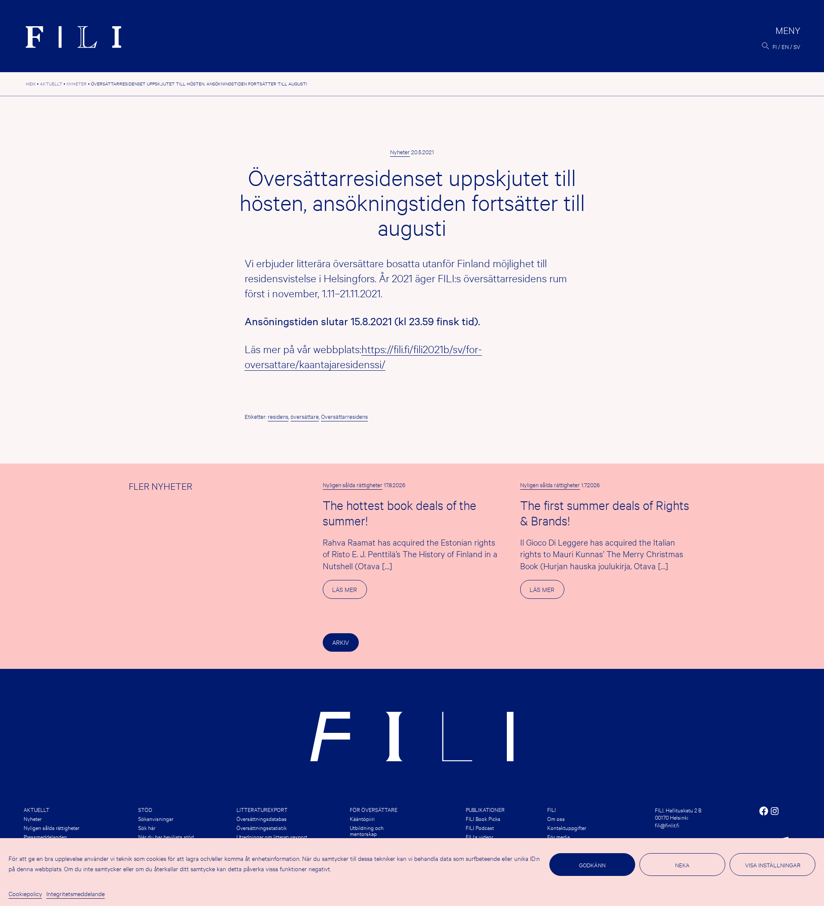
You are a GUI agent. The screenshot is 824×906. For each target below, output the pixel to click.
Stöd (145, 809)
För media (558, 836)
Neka (682, 865)
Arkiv (340, 642)
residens (278, 416)
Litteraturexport (262, 809)
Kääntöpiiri (362, 818)
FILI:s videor (479, 836)
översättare (305, 416)
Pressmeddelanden (45, 836)
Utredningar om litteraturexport (271, 836)
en (785, 46)
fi (774, 46)
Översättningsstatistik (261, 827)
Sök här (146, 827)
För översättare (373, 809)
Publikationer (485, 809)
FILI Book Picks (483, 818)
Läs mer (349, 591)
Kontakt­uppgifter (566, 827)
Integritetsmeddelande (75, 893)
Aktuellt (36, 809)
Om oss (556, 818)
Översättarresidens (344, 416)
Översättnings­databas (261, 818)
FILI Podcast (480, 827)
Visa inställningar (772, 865)
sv (797, 46)
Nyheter (400, 152)
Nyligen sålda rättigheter (352, 484)
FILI (551, 809)
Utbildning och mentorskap (367, 830)
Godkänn (592, 865)
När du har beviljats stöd (166, 836)
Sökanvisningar (155, 818)
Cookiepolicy (25, 893)
